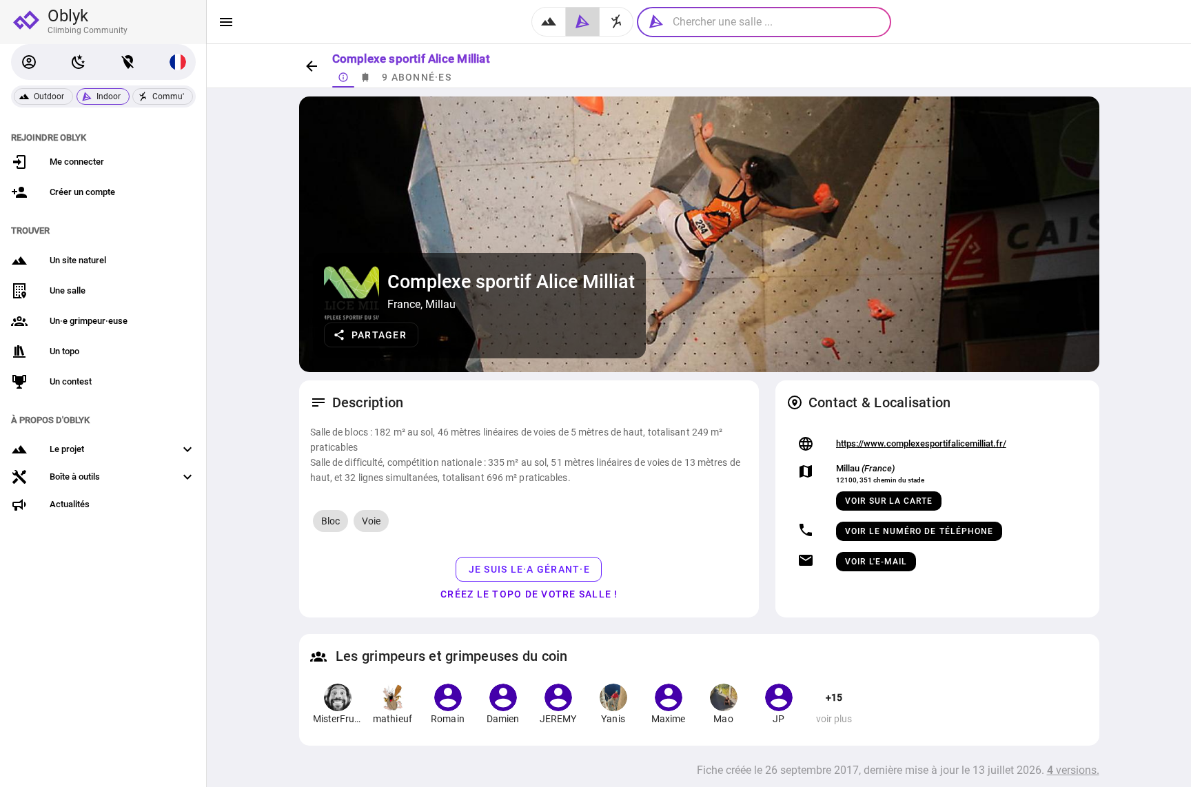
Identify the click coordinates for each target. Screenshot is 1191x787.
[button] (29, 62)
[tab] (343, 77)
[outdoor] (548, 22)
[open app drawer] (226, 22)
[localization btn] (128, 62)
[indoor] (583, 22)
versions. (1073, 770)
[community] (616, 22)
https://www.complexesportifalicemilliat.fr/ (921, 443)
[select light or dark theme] (78, 62)
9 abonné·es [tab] (416, 77)
